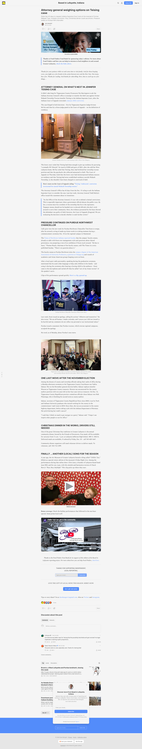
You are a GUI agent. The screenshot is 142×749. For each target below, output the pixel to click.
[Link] (38, 88)
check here (95, 560)
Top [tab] (43, 663)
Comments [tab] (45, 620)
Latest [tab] (47, 663)
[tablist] (48, 620)
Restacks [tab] (52, 620)
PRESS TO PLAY (70, 506)
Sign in (137, 3)
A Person (47, 635)
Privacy (70, 737)
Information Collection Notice (70, 717)
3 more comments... (46, 655)
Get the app (79, 741)
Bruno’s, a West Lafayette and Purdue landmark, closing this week (62, 669)
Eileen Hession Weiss (51, 645)
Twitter (86, 597)
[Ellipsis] (100, 635)
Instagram (95, 597)
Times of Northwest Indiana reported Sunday (60, 238)
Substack (62, 745)
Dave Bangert (48, 23)
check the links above (63, 64)
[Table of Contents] (2, 374)
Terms (74, 737)
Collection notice (82, 737)
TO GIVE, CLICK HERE (71, 54)
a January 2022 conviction (75, 101)
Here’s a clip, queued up (78, 275)
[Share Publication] (121, 3)
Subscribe (128, 3)
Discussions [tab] (54, 663)
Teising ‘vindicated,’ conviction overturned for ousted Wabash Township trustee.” (70, 185)
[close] (86, 685)
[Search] (118, 3)
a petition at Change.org (75, 254)
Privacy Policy (83, 717)
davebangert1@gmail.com (68, 597)
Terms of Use (79, 715)
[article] (71, 673)
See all (44, 713)
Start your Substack (66, 741)
